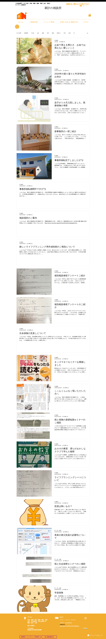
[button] (89, 14)
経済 (70, 33)
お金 (38, 33)
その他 (32, 33)
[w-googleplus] (86, 628)
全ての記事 (19, 33)
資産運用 (26, 33)
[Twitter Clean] (85, 628)
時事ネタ (59, 33)
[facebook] (83, 628)
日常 (48, 33)
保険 (53, 33)
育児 (65, 33)
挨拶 (43, 33)
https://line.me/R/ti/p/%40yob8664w (69, 626)
